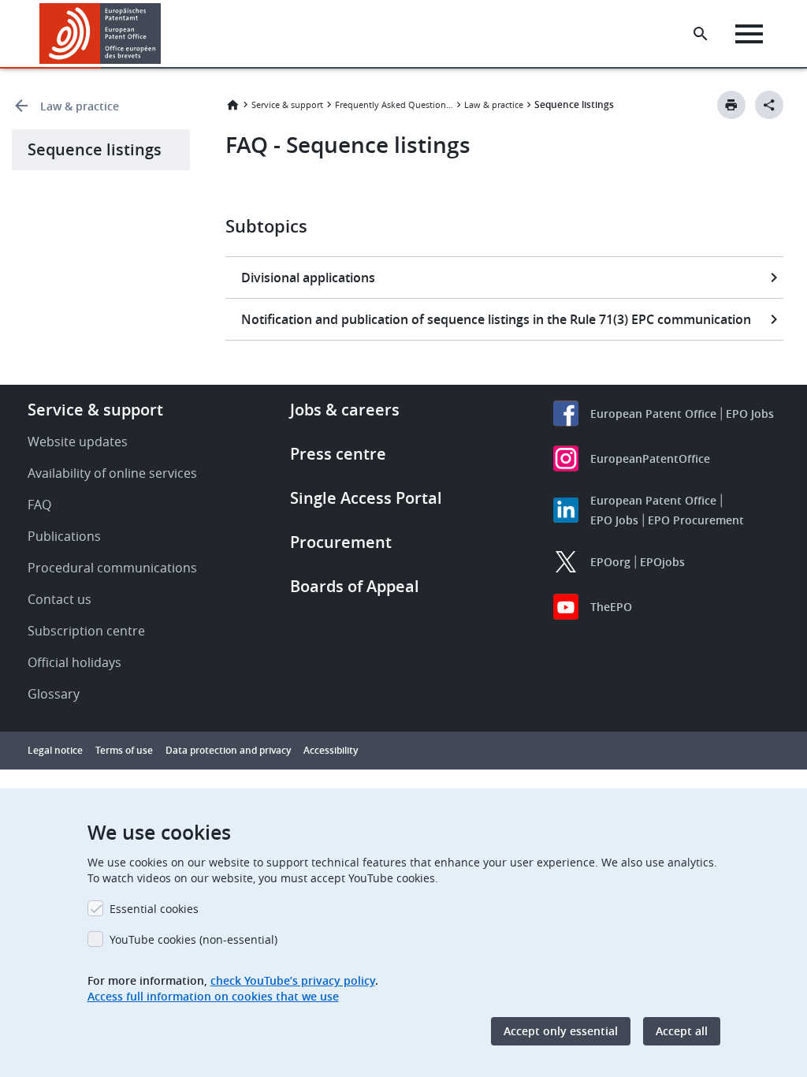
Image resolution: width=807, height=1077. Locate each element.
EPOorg (610, 561)
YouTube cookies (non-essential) (193, 939)
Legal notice (55, 750)
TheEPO (611, 606)
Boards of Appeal (354, 586)
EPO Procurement (696, 519)
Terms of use (124, 750)
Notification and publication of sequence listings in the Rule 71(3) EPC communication (496, 319)
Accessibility (330, 750)
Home (232, 104)
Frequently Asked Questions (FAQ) (394, 104)
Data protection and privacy (228, 750)
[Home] (100, 33)
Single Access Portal (366, 498)
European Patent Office (653, 413)
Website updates (78, 441)
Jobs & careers (345, 409)
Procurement (341, 542)
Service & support (287, 104)
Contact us (59, 599)
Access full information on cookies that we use (213, 996)
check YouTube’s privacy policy (292, 980)
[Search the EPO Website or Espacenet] (700, 34)
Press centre (338, 453)
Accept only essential (561, 1030)
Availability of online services (112, 473)
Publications (64, 536)
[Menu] (749, 34)
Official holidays (74, 662)
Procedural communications (112, 567)
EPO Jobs (750, 413)
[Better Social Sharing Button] (769, 105)
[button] (164, 34)
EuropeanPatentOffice (650, 458)
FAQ (39, 504)
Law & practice (79, 106)
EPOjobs (662, 561)
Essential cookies (154, 908)
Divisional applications (308, 277)
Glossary (54, 693)
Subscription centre (86, 630)
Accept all (682, 1030)
